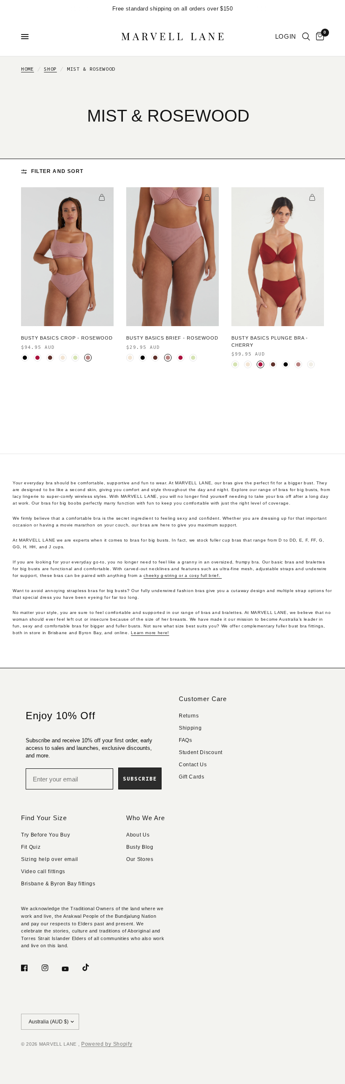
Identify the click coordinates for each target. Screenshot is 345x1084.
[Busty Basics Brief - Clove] (155, 357)
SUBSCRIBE (140, 778)
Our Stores (140, 859)
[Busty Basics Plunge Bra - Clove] (273, 364)
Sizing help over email (49, 859)
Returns (189, 716)
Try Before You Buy (45, 835)
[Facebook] (30, 968)
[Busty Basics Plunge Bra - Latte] (248, 364)
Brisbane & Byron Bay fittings (58, 884)
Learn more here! (150, 632)
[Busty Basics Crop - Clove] (50, 357)
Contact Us (193, 765)
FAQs (185, 740)
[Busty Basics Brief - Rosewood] (172, 256)
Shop (50, 69)
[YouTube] (71, 968)
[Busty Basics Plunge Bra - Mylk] (311, 364)
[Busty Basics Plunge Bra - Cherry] (277, 256)
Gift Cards (191, 777)
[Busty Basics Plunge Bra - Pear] (235, 364)
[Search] (306, 36)
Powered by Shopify (106, 1044)
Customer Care (203, 699)
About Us (137, 835)
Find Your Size (44, 818)
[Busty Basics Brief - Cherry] (180, 357)
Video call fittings (43, 871)
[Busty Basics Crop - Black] (25, 357)
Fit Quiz (30, 847)
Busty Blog (140, 847)
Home (27, 69)
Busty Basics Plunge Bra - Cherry (269, 341)
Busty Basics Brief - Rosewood (172, 337)
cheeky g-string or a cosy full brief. (182, 575)
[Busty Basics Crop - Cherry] (37, 357)
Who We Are (145, 818)
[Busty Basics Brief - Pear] (193, 357)
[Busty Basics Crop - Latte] (62, 357)
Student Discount (201, 752)
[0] (318, 36)
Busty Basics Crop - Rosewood (67, 337)
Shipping (190, 728)
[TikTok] (91, 967)
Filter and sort (57, 171)
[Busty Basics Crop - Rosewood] (67, 256)
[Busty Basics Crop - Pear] (75, 357)
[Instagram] (51, 968)
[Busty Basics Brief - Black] (142, 357)
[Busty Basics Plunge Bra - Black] (285, 364)
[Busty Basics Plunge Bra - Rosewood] (298, 364)
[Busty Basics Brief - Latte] (130, 357)
